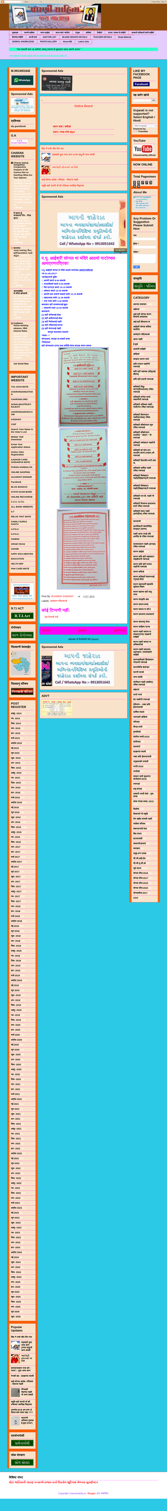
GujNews (18, 323)
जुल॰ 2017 (16, 876)
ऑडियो (88, 33)
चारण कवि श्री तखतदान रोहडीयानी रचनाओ (143, 557)
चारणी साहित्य (29, 33)
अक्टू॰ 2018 (16, 951)
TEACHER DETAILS (102, 37)
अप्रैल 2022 (16, 1153)
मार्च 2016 (15, 797)
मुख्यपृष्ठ (15, 33)
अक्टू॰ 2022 (16, 1183)
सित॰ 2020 (16, 1064)
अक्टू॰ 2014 (16, 713)
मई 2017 (15, 867)
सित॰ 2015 (16, 768)
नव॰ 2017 (15, 896)
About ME (67, 42)
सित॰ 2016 (16, 827)
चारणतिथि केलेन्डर (141, 667)
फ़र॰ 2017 (15, 852)
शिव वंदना (137, 833)
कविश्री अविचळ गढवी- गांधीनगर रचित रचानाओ (143, 405)
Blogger (92, 1493)
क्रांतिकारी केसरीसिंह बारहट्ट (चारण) (142, 527)
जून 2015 (15, 753)
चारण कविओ (138, 571)
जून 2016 (15, 812)
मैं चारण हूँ (18, 213)
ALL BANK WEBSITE (22, 507)
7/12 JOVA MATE (19, 387)
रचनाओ (136, 784)
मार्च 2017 (15, 857)
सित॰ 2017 (16, 886)
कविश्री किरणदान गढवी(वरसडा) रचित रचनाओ (141, 417)
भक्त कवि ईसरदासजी (142, 756)
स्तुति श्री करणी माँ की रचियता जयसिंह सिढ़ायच (63, 185)
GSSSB (15, 549)
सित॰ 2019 (16, 1005)
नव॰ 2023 (15, 1232)
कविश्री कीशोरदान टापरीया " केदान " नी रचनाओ (142, 435)
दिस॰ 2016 (16, 842)
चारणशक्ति (18, 291)
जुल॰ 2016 (16, 817)
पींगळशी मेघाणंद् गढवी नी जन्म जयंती (27, 1392)
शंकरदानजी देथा (140, 828)
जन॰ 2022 (15, 1143)
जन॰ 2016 (15, 787)
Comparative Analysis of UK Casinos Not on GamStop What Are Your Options (23, 172)
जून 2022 (15, 1163)
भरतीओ (136, 771)
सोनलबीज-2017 (140, 893)
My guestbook (18, 126)
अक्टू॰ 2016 (16, 832)
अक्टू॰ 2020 (16, 1069)
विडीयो (99, 33)
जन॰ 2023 (15, 1198)
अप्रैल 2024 (16, 1252)
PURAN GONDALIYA (21, 467)
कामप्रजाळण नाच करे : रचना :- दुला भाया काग (21, 1369)
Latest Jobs (83, 42)
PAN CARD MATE (20, 568)
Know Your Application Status (20, 445)
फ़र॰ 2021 (15, 1089)
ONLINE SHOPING (20, 472)
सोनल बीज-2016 (140, 873)
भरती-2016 (138, 766)
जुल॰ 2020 (16, 1054)
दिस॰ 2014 (16, 723)
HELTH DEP (17, 564)
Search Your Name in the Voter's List (22, 430)
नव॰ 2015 (15, 778)
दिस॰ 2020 (16, 1079)
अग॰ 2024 (15, 1267)
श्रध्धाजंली (137, 838)
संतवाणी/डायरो (139, 843)
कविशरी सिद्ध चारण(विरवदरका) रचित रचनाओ (143, 389)
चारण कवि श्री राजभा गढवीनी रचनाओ (142, 565)
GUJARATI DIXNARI (21, 477)
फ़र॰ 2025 (15, 1287)
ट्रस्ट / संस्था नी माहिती (117, 33)
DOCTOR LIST (49, 37)
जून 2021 (15, 1109)
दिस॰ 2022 (16, 1193)
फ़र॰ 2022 (15, 1148)
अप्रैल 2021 (16, 1099)
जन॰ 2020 (15, 1025)
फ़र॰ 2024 (15, 1247)
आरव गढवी (138, 339)
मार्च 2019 (15, 975)
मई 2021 (15, 1104)
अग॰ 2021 (15, 1119)
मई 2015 (15, 748)
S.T (12, 511)
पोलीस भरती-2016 (141, 736)
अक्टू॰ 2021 (16, 1128)
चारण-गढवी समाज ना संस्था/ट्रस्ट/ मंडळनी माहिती (142, 634)
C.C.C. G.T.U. (17, 502)
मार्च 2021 (15, 1094)
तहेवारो (136, 689)
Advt (135, 898)
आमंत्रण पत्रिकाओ (58, 601)
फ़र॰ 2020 (15, 1030)
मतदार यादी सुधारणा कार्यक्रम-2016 (141, 777)
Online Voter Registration (17, 453)
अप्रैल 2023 (16, 1208)
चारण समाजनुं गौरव (141, 622)
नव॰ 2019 (15, 1015)
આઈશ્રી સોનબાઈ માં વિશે (65, 167)
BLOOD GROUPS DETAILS (74, 37)
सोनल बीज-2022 (140, 888)
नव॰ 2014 (15, 718)
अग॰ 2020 (15, 1059)
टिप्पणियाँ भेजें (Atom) (89, 639)
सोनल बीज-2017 (140, 878)
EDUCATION (17, 559)
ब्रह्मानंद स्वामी (139, 751)
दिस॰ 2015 (16, 783)
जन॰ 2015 (15, 728)
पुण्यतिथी (137, 732)
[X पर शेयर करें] (89, 596)
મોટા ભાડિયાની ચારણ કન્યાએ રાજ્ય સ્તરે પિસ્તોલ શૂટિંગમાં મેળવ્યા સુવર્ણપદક (53, 1482)
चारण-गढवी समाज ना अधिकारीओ (142, 643)
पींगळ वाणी (137, 727)
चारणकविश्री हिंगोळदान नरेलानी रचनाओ (143, 660)
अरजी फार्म (33, 37)
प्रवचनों (136, 746)
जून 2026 (15, 1311)
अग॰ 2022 (15, 1173)
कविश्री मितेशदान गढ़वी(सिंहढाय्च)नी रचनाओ (144, 487)
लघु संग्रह (137, 789)
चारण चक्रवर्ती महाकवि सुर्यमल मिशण (143, 585)
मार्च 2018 (15, 916)
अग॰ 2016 (15, 822)
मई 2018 (15, 926)
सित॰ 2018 (16, 946)
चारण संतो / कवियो (63, 33)
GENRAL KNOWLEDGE (23, 42)
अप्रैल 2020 (16, 1040)
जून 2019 (15, 990)
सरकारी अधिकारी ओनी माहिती (143, 33)
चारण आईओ (45, 33)
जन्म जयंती (137, 677)
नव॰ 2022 (15, 1188)
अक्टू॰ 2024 (16, 1277)
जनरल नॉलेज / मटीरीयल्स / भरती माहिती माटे (74, 122)
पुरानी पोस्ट (119, 630)
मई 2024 (15, 1257)
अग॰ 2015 (15, 763)
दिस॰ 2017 (16, 901)
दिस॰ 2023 (16, 1237)
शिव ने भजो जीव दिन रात (53, 148)
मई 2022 (15, 1158)
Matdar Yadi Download (17, 438)
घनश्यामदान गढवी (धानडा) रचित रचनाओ (144, 545)
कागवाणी (137, 521)
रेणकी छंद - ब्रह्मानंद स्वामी (22, 1376)
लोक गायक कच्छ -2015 (143, 801)
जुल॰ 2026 (16, 1316)
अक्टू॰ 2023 (16, 1227)
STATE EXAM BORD (21, 492)
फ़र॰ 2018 (15, 911)
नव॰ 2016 (15, 837)
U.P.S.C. (15, 529)
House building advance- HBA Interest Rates (21, 328)
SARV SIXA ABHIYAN (22, 554)
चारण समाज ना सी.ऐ (142, 609)
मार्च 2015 (15, 738)
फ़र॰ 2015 (15, 733)
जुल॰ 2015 (16, 758)
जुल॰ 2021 (16, 1114)
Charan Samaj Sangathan (21, 164)
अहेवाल (136, 309)
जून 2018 (15, 931)
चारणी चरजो (138, 672)
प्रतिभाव (137, 741)
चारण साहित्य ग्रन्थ (141, 626)
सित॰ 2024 (16, 1272)
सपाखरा (136, 848)
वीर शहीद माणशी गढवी (142, 819)
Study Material (124, 37)
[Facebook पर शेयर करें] (91, 596)
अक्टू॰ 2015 (16, 773)
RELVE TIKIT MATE (21, 516)
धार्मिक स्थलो (138, 712)
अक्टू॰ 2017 (16, 891)
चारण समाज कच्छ (140, 604)
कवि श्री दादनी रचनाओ (143, 379)
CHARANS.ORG (19, 399)
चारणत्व (17, 248)
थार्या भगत (137, 694)
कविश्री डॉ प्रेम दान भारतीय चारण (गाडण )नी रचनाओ (143, 453)
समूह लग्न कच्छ (139, 853)
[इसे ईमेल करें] (84, 596)
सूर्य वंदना (137, 868)
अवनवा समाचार (139, 304)
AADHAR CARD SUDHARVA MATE (20, 461)
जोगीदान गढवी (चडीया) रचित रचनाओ (70, 117)
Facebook (16, 482)
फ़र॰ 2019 (15, 970)
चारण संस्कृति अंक (141, 599)
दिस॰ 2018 (16, 960)
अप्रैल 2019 (16, 980)
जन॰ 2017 (15, 847)
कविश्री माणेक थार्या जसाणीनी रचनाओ (141, 398)
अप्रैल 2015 (16, 743)
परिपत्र (136, 722)
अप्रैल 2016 (16, 802)
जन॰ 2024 (15, 1242)
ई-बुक (78, 33)
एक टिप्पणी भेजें (51, 617)
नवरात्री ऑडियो (140, 717)
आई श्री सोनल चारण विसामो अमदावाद (142, 315)
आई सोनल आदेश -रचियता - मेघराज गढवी (60, 179)
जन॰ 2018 (15, 906)
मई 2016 (15, 807)
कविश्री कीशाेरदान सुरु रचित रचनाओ (143, 426)
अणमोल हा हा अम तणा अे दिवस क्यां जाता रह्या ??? (22, 1411)
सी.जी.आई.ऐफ (139, 858)
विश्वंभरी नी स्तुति (140, 814)
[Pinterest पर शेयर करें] (93, 596)
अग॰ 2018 (15, 941)
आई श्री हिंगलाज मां (141, 322)
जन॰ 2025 (15, 1282)
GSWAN (15, 539)
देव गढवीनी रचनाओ (141, 699)
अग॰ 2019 (15, 1000)
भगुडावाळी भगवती (140, 761)
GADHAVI (16, 419)
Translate (143, 131)
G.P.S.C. (15, 534)
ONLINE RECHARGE (22, 497)
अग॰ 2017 (15, 881)
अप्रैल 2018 (16, 921)
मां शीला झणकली (21, 293)
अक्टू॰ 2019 (16, 1010)
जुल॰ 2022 (16, 1168)
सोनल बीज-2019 (140, 883)
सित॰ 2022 (16, 1178)
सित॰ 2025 (16, 1302)
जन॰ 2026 (15, 1307)
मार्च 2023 (15, 1203)
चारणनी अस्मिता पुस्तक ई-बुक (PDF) (27, 1420)
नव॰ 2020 (15, 1074)
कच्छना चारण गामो (141, 359)
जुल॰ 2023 (16, 1223)
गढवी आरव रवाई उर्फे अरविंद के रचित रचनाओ (143, 535)
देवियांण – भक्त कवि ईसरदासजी (141, 705)
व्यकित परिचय (139, 823)
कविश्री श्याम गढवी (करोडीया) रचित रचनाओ (144, 512)
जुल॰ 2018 (16, 936)
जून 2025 (15, 1292)
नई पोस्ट (46, 630)
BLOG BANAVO (19, 487)
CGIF (13, 424)
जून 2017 (15, 871)
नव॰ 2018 (15, 956)
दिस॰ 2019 (16, 1020)
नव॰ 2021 (15, 1133)
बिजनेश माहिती (17, 37)
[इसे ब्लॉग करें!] (86, 596)
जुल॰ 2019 (16, 995)
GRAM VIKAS (18, 544)
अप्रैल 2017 (16, 862)
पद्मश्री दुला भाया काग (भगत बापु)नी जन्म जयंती (73, 154)
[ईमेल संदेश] (79, 596)
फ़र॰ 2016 (15, 792)
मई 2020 (15, 1044)
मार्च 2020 (15, 1035)
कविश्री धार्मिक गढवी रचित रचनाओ (142, 469)
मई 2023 (15, 1213)
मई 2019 (15, 985)
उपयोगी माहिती (139, 349)
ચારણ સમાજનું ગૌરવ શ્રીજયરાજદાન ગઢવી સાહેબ (23, 253)
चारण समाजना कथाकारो (143, 614)
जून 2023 (15, 1218)
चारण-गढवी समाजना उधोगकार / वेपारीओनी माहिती (142, 652)
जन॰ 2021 (15, 1084)
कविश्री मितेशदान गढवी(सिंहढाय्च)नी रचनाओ (144, 476)
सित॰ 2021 (16, 1124)
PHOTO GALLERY (48, 42)
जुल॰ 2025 (16, 1297)
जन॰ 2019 (15, 965)
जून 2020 (15, 1049)
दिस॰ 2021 (16, 1138)
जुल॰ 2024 (16, 1262)
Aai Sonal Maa (21, 363)
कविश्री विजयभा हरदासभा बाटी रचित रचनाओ (144, 504)
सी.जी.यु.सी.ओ (139, 863)
